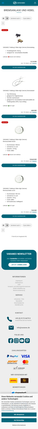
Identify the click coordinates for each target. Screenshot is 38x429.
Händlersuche (19, 305)
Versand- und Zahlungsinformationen (19, 286)
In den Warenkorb (19, 67)
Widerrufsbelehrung (19, 288)
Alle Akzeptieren (19, 414)
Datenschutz (19, 282)
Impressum (19, 280)
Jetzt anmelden (19, 265)
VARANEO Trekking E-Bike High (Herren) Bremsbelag (18, 47)
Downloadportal (19, 303)
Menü (3, 3)
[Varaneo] (19, 3)
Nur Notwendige (19, 420)
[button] (3, 18)
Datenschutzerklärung (7, 410)
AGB (19, 284)
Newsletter (19, 301)
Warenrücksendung (19, 290)
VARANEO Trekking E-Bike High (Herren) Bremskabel (18, 90)
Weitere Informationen (19, 425)
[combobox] (15, 18)
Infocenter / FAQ (19, 299)
